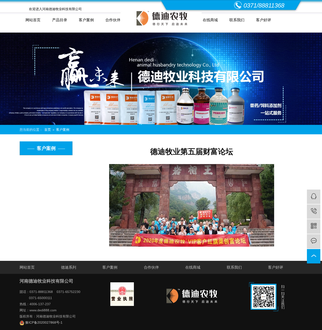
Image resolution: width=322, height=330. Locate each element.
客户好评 (263, 20)
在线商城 (210, 20)
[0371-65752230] (313, 211)
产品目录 (59, 20)
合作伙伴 (112, 20)
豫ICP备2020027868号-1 (43, 322)
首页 (47, 129)
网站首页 (33, 20)
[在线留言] (313, 241)
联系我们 (236, 20)
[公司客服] (313, 197)
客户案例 (86, 20)
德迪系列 (68, 267)
